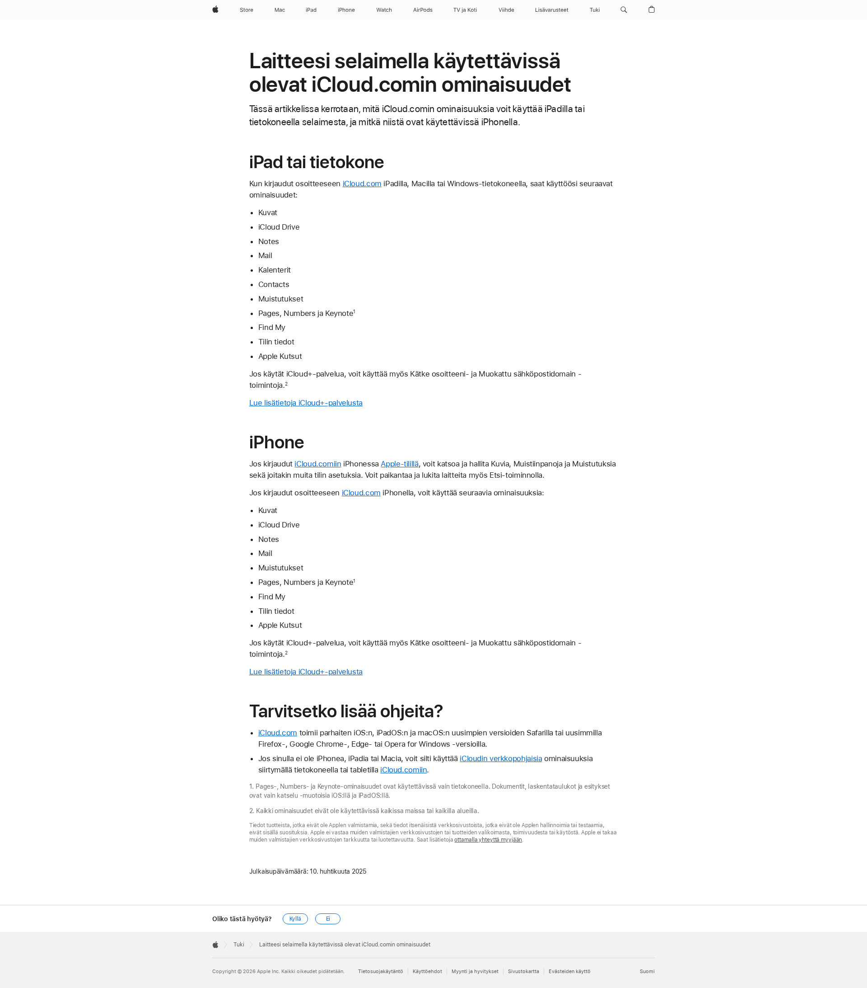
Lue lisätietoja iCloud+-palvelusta (306, 402)
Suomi (647, 971)
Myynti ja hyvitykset (475, 971)
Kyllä (295, 919)
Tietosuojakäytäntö (380, 971)
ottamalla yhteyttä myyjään (488, 840)
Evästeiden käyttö (570, 971)
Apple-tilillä (399, 463)
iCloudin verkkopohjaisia (501, 758)
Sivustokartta (523, 971)
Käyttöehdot (427, 971)
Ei (328, 919)
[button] (624, 10)
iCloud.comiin (317, 463)
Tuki (238, 944)
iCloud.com (362, 183)
